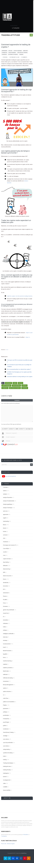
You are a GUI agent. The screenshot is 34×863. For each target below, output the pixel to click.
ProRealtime (25, 834)
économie (5, 586)
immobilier (5, 620)
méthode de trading (22, 52)
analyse (5, 494)
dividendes (5, 582)
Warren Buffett (6, 790)
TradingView (4, 836)
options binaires (7, 691)
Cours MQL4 (6, 548)
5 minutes (5, 487)
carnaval (5, 535)
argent (4, 518)
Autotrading (6, 521)
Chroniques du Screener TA (9, 545)
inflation (5, 630)
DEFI (4, 572)
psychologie (6, 722)
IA (3, 616)
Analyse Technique (7, 507)
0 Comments (24, 57)
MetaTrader (6, 671)
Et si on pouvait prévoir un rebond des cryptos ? (19, 369)
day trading (6, 562)
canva (7, 349)
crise (4, 555)
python (4, 725)
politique (5, 712)
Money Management (8, 684)
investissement (12, 52)
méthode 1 (5, 674)
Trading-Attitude (10, 35)
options (5, 688)
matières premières (8, 667)
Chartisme (5, 541)
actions (5, 490)
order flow (5, 698)
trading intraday (7, 769)
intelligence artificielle (8, 633)
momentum (6, 681)
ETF (4, 589)
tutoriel (4, 776)
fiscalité (5, 599)
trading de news (7, 766)
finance (5, 596)
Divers (4, 579)
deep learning (6, 569)
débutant (25, 50)
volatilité (5, 786)
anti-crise (5, 511)
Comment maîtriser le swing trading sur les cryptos (19, 376)
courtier (5, 552)
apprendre (4, 50)
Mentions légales (11, 843)
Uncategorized (6, 780)
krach (4, 647)
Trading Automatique (8, 763)
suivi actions (6, 739)
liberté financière (7, 650)
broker (4, 531)
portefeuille (6, 715)
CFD (4, 538)
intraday (5, 640)
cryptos (24, 385)
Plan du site (3, 843)
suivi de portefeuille (8, 742)
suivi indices (6, 746)
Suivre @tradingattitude (10, 476)
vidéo (4, 783)
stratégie (4, 54)
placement (5, 708)
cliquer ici (27, 337)
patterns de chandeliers (9, 701)
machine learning (7, 661)
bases (15, 383)
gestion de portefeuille (8, 609)
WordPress (23, 853)
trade (4, 756)
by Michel (5, 57)
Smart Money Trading (8, 732)
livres (4, 657)
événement (6, 592)
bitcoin (10, 50)
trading (21, 54)
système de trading (13, 54)
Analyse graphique (7, 504)
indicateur (5, 623)
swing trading (6, 749)
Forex (4, 603)
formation (4, 52)
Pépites (5, 705)
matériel (5, 664)
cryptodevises (16, 385)
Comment (17, 400)
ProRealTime (6, 718)
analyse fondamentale (8, 501)
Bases (4, 524)
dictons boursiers (7, 575)
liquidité (5, 654)
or (3, 695)
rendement (5, 729)
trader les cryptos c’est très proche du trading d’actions (19, 296)
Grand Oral (5, 613)
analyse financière (7, 497)
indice (4, 626)
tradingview (6, 773)
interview (5, 637)
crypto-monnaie (18, 50)
